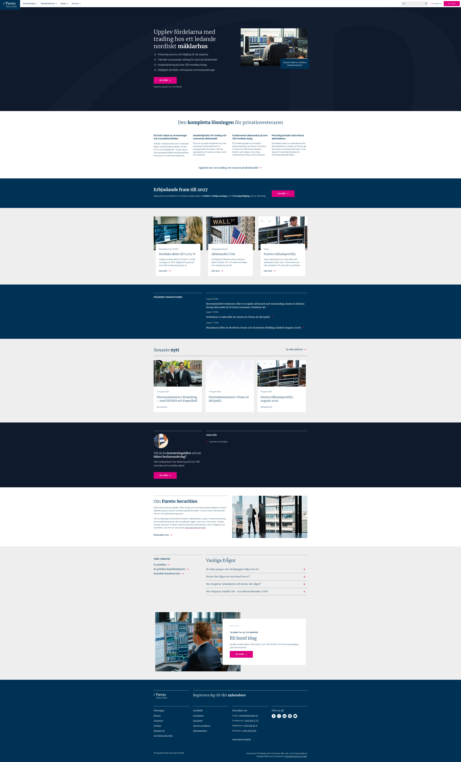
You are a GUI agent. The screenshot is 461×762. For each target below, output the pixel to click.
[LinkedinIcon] (284, 716)
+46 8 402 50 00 (249, 730)
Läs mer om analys (218, 441)
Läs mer (281, 193)
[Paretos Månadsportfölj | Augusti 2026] (282, 373)
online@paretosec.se (248, 715)
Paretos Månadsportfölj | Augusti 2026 (277, 398)
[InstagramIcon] (290, 716)
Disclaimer (198, 720)
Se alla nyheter (294, 349)
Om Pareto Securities (163, 735)
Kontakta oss (161, 534)
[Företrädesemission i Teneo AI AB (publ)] (230, 373)
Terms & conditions (201, 725)
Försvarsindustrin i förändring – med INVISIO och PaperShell (177, 398)
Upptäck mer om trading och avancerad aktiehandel (228, 167)
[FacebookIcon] (274, 716)
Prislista (157, 725)
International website (241, 739)
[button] (30, 3)
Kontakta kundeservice (167, 573)
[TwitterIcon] (279, 716)
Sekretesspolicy (200, 730)
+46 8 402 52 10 (250, 725)
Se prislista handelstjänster (169, 569)
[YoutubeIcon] (295, 716)
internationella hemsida (195, 527)
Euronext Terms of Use (296, 756)
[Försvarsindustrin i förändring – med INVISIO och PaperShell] (178, 373)
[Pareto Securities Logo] (10, 5)
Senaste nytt (159, 730)
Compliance (198, 715)
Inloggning (158, 720)
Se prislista (160, 564)
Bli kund (452, 4)
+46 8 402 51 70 (251, 720)
